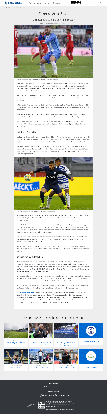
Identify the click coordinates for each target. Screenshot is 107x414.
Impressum (65, 387)
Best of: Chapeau (16, 367)
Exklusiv (47, 3)
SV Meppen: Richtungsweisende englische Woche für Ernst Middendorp (66, 343)
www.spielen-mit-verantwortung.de (61, 404)
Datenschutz (56, 387)
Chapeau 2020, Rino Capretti (41, 367)
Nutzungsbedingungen (45, 387)
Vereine (32, 3)
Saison (39, 3)
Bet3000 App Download (26, 293)
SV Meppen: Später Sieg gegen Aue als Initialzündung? (41, 343)
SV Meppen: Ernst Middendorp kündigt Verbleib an (16, 343)
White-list (71, 409)
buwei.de (48, 404)
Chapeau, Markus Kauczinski (66, 367)
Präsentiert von (67, 4)
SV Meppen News (11, 7)
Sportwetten (57, 3)
